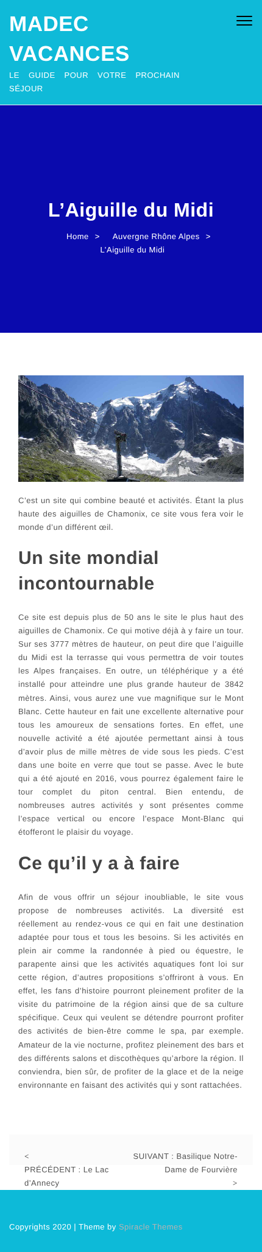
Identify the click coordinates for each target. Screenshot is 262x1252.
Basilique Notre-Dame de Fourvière (185, 1163)
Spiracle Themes (151, 1226)
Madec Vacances (69, 39)
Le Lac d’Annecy (66, 1176)
